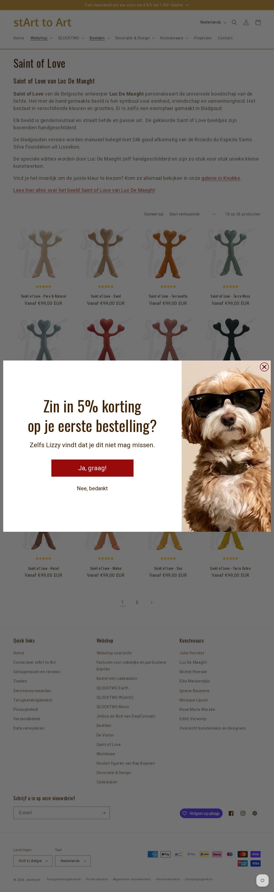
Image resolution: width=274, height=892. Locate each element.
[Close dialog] (264, 367)
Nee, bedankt (92, 488)
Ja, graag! (92, 468)
